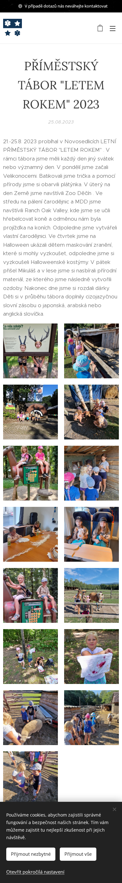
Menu (112, 28)
